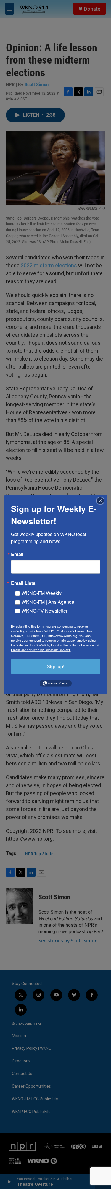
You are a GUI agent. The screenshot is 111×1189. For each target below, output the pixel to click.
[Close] (102, 500)
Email (17, 554)
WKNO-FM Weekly (42, 592)
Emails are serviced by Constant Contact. (41, 649)
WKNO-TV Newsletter (44, 610)
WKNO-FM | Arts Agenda (48, 601)
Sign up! (55, 666)
